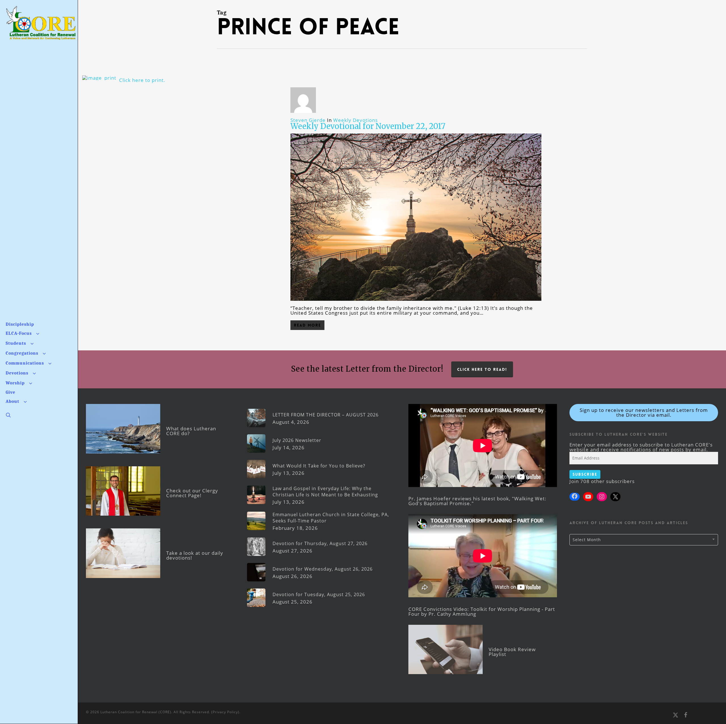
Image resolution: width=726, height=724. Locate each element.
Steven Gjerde (308, 120)
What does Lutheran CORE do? (191, 431)
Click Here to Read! (482, 369)
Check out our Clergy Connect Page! (192, 493)
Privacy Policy (225, 712)
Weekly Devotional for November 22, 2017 (367, 126)
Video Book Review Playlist (512, 651)
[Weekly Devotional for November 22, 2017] (415, 303)
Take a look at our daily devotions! (194, 555)
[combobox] (643, 539)
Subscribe (585, 474)
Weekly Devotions (355, 120)
